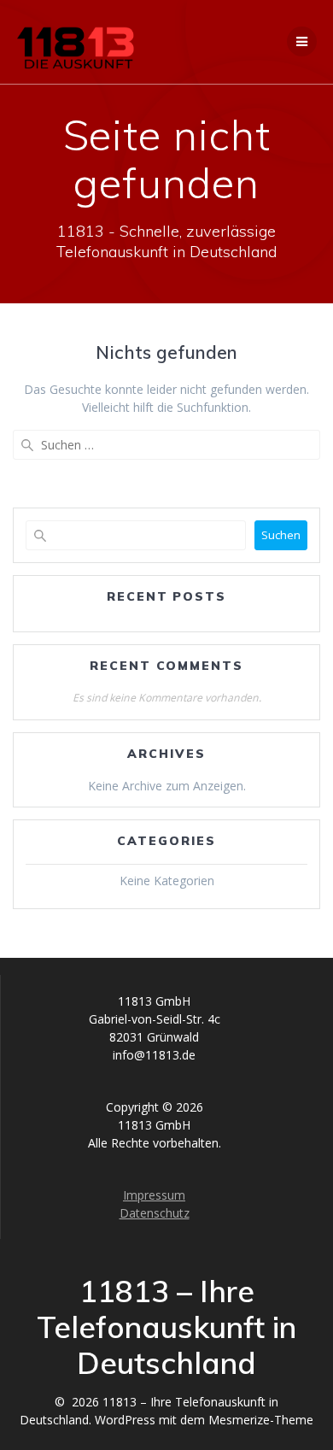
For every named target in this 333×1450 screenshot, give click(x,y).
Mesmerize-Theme (260, 1420)
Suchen (281, 535)
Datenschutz (155, 1213)
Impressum (154, 1195)
